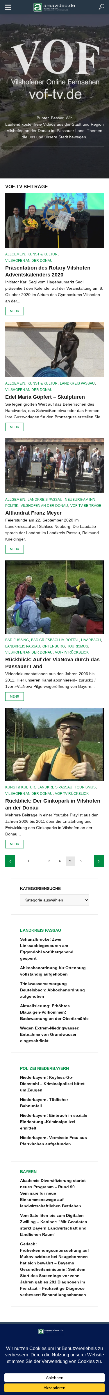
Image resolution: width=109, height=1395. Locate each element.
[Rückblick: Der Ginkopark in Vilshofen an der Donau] (54, 744)
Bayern (28, 1171)
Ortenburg (53, 646)
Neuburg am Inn (80, 500)
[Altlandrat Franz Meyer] (54, 465)
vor (99, 861)
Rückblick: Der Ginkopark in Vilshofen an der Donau (52, 804)
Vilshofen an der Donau (29, 261)
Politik (11, 506)
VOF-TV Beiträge (85, 506)
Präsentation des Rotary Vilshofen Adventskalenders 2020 (47, 271)
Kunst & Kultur (43, 254)
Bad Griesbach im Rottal (55, 640)
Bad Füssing (17, 640)
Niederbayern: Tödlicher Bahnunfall (44, 1102)
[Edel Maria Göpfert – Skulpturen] (54, 349)
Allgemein (15, 254)
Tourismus (77, 646)
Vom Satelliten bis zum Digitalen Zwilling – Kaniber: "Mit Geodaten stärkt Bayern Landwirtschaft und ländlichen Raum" (53, 1225)
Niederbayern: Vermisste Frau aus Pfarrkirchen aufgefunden (53, 1140)
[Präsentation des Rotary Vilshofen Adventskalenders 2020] (54, 220)
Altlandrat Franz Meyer (33, 513)
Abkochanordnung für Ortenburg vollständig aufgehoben (53, 970)
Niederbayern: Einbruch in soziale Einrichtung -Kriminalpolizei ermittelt (53, 1121)
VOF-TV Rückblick (72, 652)
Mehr (14, 311)
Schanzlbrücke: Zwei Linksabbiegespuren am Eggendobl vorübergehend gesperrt (47, 949)
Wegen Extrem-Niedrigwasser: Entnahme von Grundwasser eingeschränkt (50, 1034)
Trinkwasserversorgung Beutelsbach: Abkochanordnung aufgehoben (52, 990)
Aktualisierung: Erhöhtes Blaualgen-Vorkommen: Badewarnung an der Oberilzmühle (54, 1012)
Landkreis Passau (77, 383)
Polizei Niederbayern (44, 1068)
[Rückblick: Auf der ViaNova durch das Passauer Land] (54, 597)
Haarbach (91, 640)
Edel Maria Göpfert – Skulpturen (45, 397)
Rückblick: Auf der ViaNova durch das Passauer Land (52, 663)
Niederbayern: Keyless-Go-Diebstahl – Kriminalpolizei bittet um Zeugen (52, 1083)
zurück (10, 861)
